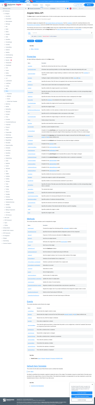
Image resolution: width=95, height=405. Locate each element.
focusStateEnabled (32, 103)
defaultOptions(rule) (32, 231)
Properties (31, 56)
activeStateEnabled (32, 69)
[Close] (92, 384)
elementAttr (30, 99)
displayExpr (30, 96)
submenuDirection (31, 202)
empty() (43, 137)
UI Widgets (52, 8)
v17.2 (74, 8)
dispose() (30, 235)
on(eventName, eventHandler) (34, 265)
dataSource (30, 84)
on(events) (30, 268)
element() (30, 238)
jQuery (58, 29)
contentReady (31, 311)
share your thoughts (60, 1)
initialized (30, 317)
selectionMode (31, 192)
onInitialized (30, 140)
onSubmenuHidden (32, 160)
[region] (82, 393)
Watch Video (39, 40)
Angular (18, 4)
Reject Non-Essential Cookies (82, 396)
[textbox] (13, 8)
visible (29, 209)
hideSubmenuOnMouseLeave (34, 110)
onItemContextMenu (32, 147)
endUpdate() (66, 228)
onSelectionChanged (32, 157)
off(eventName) (31, 258)
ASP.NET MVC (78, 29)
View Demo (30, 40)
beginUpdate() (31, 228)
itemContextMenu (53, 147)
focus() (29, 245)
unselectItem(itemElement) (33, 295)
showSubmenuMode (32, 199)
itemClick (51, 143)
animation (30, 78)
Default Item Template (36, 366)
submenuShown (52, 170)
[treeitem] (12, 11)
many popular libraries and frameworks (54, 23)
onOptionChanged (31, 153)
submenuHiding (52, 164)
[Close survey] (92, 1)
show (75, 78)
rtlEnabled (30, 177)
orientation (86, 72)
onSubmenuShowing (32, 167)
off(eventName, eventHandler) (34, 261)
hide (79, 78)
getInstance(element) (32, 251)
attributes (50, 100)
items (29, 120)
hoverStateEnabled (32, 116)
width (29, 212)
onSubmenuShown (32, 170)
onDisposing (30, 136)
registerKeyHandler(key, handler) (34, 285)
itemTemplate (31, 126)
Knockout (71, 29)
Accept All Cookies (81, 392)
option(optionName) (32, 275)
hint (28, 113)
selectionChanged (31, 336)
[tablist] (60, 39)
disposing (30, 314)
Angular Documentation (35, 8)
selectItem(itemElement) (33, 292)
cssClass (29, 81)
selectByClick (30, 180)
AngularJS (66, 29)
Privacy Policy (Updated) (54, 402)
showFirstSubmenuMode (33, 195)
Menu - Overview (35, 49)
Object (32, 371)
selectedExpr (30, 185)
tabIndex (29, 206)
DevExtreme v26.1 (8, 1)
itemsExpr (30, 123)
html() (48, 137)
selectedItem (30, 189)
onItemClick (30, 143)
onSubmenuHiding (31, 163)
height (29, 106)
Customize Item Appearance (37, 385)
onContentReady (31, 131)
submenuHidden (53, 160)
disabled (29, 88)
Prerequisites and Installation (33, 24)
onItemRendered (31, 150)
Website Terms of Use (45, 402)
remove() (88, 135)
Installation (69, 23)
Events (30, 301)
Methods (31, 219)
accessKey (30, 66)
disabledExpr (30, 92)
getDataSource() (31, 248)
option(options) (31, 282)
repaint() (29, 288)
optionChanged (31, 333)
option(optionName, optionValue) (34, 278)
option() (29, 272)
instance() (30, 255)
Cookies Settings (63, 402)
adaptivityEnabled (31, 73)
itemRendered (52, 150)
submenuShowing (53, 167)
